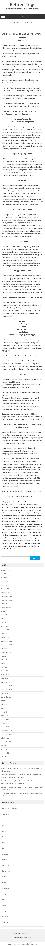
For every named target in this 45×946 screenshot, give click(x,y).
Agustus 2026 (5, 570)
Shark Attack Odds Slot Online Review (21, 33)
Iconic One (11, 944)
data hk (4, 825)
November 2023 (6, 689)
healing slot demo (8, 527)
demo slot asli (23, 513)
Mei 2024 (4, 667)
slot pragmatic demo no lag (27, 538)
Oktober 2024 (5, 648)
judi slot (5, 882)
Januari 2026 (5, 592)
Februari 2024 (5, 678)
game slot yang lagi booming (29, 521)
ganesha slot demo (35, 524)
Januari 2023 (5, 727)
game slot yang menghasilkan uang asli (15, 524)
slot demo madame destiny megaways (15, 535)
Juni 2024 (4, 663)
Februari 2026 (5, 589)
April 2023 (4, 715)
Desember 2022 (6, 730)
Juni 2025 (4, 618)
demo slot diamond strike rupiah (13, 515)
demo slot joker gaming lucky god (24, 518)
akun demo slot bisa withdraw (12, 504)
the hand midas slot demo (10, 549)
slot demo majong (35, 535)
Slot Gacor (5, 888)
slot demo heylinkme (36, 532)
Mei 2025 (4, 622)
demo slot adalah (12, 513)
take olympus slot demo (32, 546)
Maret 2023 (5, 719)
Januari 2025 (5, 637)
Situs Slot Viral (14, 502)
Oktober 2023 (5, 693)
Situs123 (5, 842)
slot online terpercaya (9, 808)
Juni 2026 (4, 574)
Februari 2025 (5, 633)
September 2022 (6, 742)
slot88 (4, 876)
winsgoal (5, 916)
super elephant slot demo (32, 543)
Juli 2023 (4, 704)
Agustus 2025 (5, 611)
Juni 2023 (4, 708)
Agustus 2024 (5, 656)
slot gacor (5, 894)
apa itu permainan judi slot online (13, 507)
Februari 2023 (5, 723)
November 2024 (6, 645)
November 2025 (6, 600)
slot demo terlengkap (9, 538)
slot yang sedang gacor (15, 543)
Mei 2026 (4, 578)
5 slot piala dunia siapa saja (33, 502)
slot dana (5, 854)
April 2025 (4, 626)
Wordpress (33, 944)
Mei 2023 (4, 712)
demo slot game (30, 515)
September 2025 (6, 607)
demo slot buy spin (35, 513)
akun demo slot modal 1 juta (32, 504)
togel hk (5, 837)
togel (4, 831)
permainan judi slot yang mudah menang (20, 529)
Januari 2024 (5, 682)
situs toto (5, 814)
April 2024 (4, 671)
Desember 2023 (6, 686)
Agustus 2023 (5, 700)
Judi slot (5, 922)
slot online (5, 865)
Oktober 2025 (5, 604)
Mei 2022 (4, 745)
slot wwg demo (18, 540)
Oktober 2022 (5, 738)
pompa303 (6, 859)
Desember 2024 (6, 641)
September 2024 (6, 652)
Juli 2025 (4, 615)
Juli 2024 (4, 659)
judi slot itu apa (30, 527)
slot (3, 820)
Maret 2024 (5, 674)
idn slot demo (19, 527)
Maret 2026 (5, 585)
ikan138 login (6, 871)
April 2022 (4, 749)
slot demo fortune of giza (19, 532)
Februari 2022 (5, 756)
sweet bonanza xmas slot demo (12, 546)
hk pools (5, 848)
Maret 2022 (5, 753)
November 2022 (6, 734)
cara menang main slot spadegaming (20, 510)
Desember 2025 (6, 596)
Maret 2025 (5, 630)
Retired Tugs (22, 4)
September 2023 (6, 697)
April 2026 (4, 581)
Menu (22, 16)
